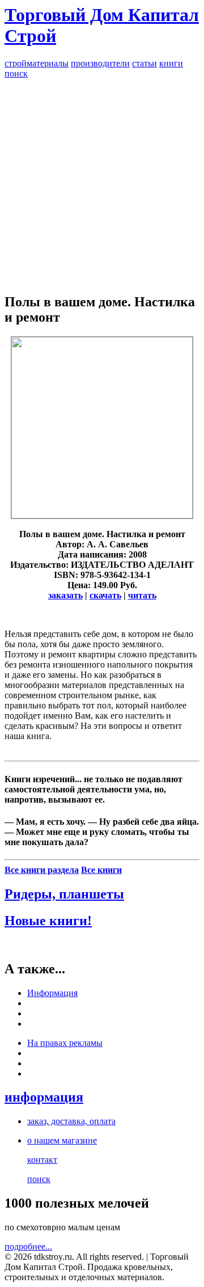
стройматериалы (37, 63)
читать (142, 595)
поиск (16, 73)
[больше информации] (102, 515)
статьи (144, 63)
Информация (52, 993)
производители (100, 63)
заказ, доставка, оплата (71, 1121)
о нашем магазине (62, 1140)
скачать (105, 595)
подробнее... (28, 1246)
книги (171, 63)
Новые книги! (48, 920)
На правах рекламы (65, 1043)
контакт (42, 1159)
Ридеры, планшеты (64, 894)
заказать (65, 595)
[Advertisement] (102, 181)
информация (44, 1097)
